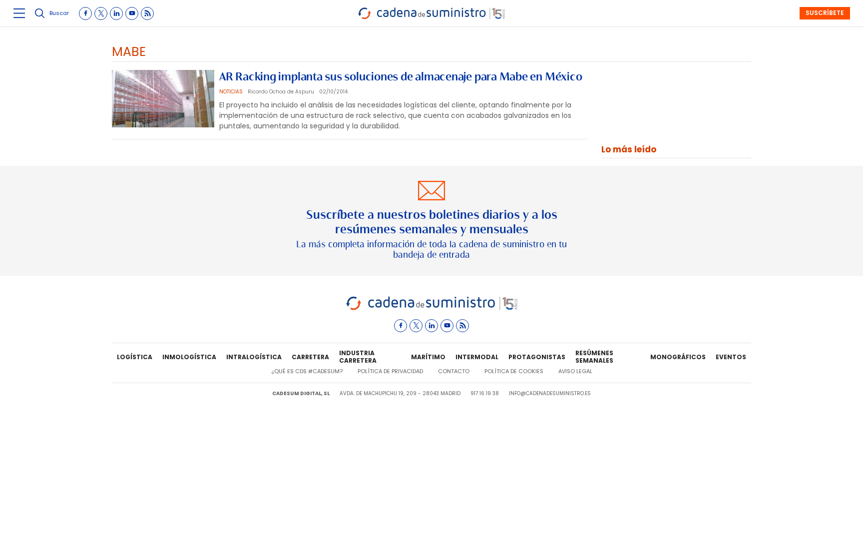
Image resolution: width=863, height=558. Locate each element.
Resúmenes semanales (594, 357)
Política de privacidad (390, 371)
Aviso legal (575, 371)
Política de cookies (513, 371)
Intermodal (476, 357)
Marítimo (428, 357)
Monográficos (678, 357)
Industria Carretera (358, 357)
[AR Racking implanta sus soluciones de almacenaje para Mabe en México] (163, 98)
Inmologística (189, 357)
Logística (134, 357)
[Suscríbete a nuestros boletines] (431, 221)
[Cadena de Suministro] (431, 308)
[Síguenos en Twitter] (101, 13)
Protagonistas (536, 357)
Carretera (310, 357)
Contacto (453, 371)
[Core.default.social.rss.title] (147, 13)
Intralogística (254, 357)
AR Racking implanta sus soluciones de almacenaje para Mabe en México (400, 76)
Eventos (731, 357)
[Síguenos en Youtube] (132, 13)
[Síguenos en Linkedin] (116, 13)
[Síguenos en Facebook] (85, 13)
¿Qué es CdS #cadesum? (307, 371)
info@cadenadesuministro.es (550, 393)
